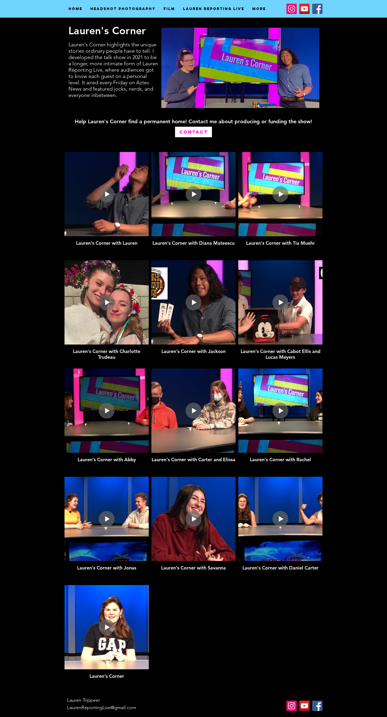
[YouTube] (304, 9)
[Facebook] (317, 9)
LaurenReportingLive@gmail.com (101, 707)
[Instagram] (291, 9)
